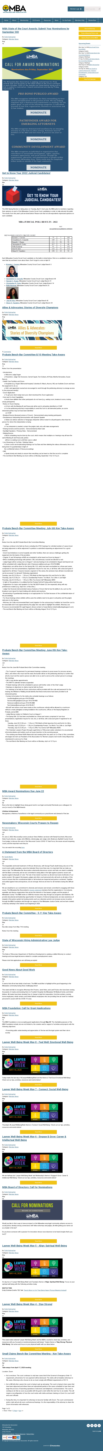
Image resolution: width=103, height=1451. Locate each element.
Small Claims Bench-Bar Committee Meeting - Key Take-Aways (36, 1353)
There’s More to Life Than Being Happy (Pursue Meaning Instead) (45, 1290)
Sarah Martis (8, 857)
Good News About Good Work (18, 969)
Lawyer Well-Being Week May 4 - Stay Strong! (27, 1304)
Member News (14, 39)
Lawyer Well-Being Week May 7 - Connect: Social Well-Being (35, 1089)
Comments (7, 352)
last (20, 1411)
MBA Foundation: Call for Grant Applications (26, 1008)
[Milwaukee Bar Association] (14, 13)
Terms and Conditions (8, 1434)
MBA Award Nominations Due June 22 (23, 791)
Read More (38, 348)
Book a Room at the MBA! (90, 38)
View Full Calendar (90, 79)
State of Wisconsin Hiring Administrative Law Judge (31, 940)
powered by (46, 1445)
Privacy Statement (20, 1434)
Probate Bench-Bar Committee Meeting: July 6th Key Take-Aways (38, 528)
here (23, 847)
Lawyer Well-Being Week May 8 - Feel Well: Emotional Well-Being (37, 1042)
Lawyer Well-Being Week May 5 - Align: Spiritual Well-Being (34, 1245)
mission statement (35, 890)
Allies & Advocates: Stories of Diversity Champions (30, 307)
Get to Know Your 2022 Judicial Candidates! (26, 173)
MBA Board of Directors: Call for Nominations (27, 1187)
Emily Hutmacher (10, 37)
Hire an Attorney (90, 28)
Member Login (74, 9)
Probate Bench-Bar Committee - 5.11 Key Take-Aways (31, 913)
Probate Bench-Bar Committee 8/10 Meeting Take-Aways (33, 354)
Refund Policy (30, 1434)
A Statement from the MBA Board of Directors (27, 852)
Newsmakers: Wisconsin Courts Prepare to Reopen (30, 823)
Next (15, 1411)
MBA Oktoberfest (94, 65)
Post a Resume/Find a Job (89, 33)
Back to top (96, 1431)
